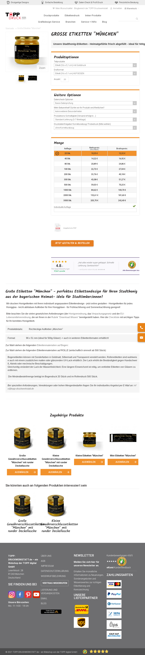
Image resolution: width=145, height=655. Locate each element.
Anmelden (117, 8)
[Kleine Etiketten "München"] (89, 438)
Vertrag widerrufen (54, 583)
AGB (43, 561)
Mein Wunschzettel (64, 8)
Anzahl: (57, 79)
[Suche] (137, 18)
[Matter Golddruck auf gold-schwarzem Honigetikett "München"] (21, 79)
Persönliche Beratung (128, 2)
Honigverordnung (77, 314)
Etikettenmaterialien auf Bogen (52, 345)
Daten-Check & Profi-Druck (91, 2)
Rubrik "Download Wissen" (65, 317)
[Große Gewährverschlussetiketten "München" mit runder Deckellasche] (22, 438)
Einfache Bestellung (54, 2)
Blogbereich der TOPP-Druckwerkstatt (91, 8)
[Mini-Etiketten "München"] (123, 438)
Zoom (42, 68)
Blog (43, 603)
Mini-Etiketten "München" (123, 455)
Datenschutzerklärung (55, 571)
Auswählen (21, 472)
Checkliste (114, 317)
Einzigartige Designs (20, 2)
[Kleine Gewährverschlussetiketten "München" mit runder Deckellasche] (55, 438)
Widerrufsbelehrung (53, 576)
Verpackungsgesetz (102, 314)
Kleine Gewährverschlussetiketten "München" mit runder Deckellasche (56, 460)
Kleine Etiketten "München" (89, 455)
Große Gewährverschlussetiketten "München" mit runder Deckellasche (22, 460)
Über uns (46, 556)
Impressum (47, 566)
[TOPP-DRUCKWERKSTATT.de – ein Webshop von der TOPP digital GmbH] (16, 16)
